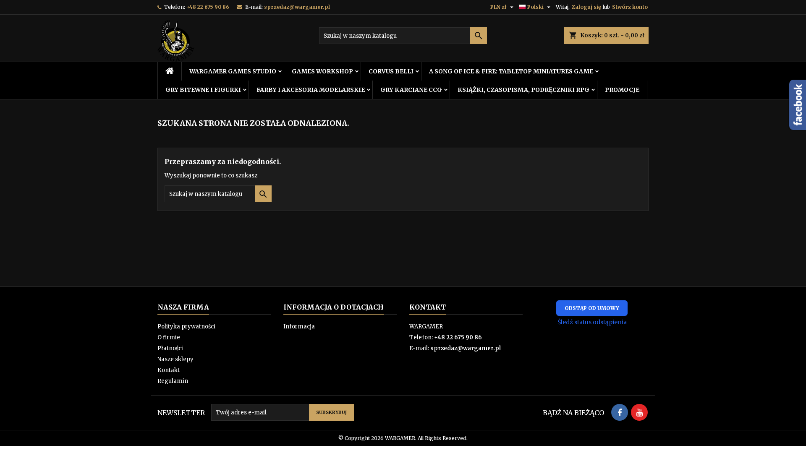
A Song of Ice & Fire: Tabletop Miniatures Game (511, 71)
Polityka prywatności (186, 326)
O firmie (168, 337)
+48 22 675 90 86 (207, 7)
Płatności (170, 348)
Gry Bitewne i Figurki (203, 90)
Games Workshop (322, 71)
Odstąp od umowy (592, 308)
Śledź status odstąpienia (592, 322)
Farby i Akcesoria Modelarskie (310, 90)
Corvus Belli (391, 71)
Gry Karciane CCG (411, 90)
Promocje (622, 90)
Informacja (299, 326)
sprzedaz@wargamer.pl (297, 7)
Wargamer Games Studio (232, 71)
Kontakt (168, 370)
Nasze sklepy (175, 359)
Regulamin (172, 381)
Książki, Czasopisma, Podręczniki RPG (523, 90)
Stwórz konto (630, 7)
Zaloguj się (586, 7)
